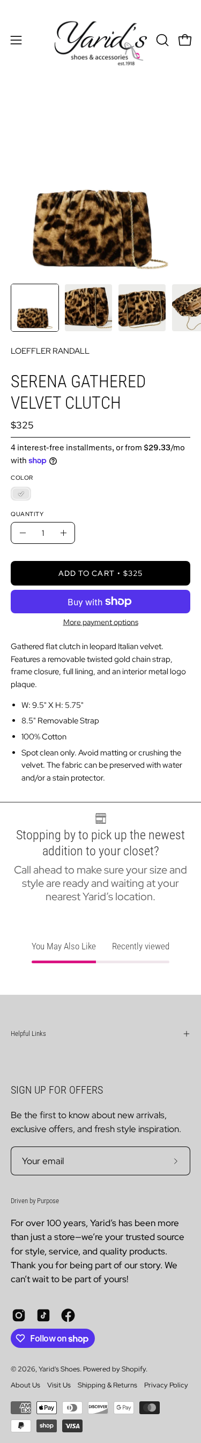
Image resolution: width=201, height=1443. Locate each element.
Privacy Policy (166, 1385)
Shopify (134, 1369)
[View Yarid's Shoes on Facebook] (68, 1315)
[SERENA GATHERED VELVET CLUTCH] (35, 308)
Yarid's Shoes (59, 1369)
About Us (25, 1385)
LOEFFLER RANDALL (50, 351)
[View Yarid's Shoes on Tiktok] (43, 1315)
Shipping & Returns (107, 1385)
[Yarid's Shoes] (100, 40)
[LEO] (21, 494)
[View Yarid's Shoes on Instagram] (19, 1315)
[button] (161, 40)
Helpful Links (28, 1033)
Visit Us (59, 1385)
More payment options (100, 622)
